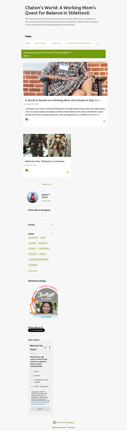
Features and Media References (78, 43)
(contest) (33, 254)
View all (26, 56)
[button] (104, 121)
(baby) (43, 237)
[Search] (104, 8)
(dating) (43, 254)
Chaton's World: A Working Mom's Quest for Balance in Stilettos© (60, 10)
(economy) (33, 265)
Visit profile (46, 201)
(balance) (32, 243)
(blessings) (43, 243)
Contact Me (56, 43)
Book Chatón (40, 43)
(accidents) (33, 237)
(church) (32, 248)
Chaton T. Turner (46, 196)
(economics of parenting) (38, 259)
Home (27, 43)
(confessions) (43, 248)
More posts (47, 184)
